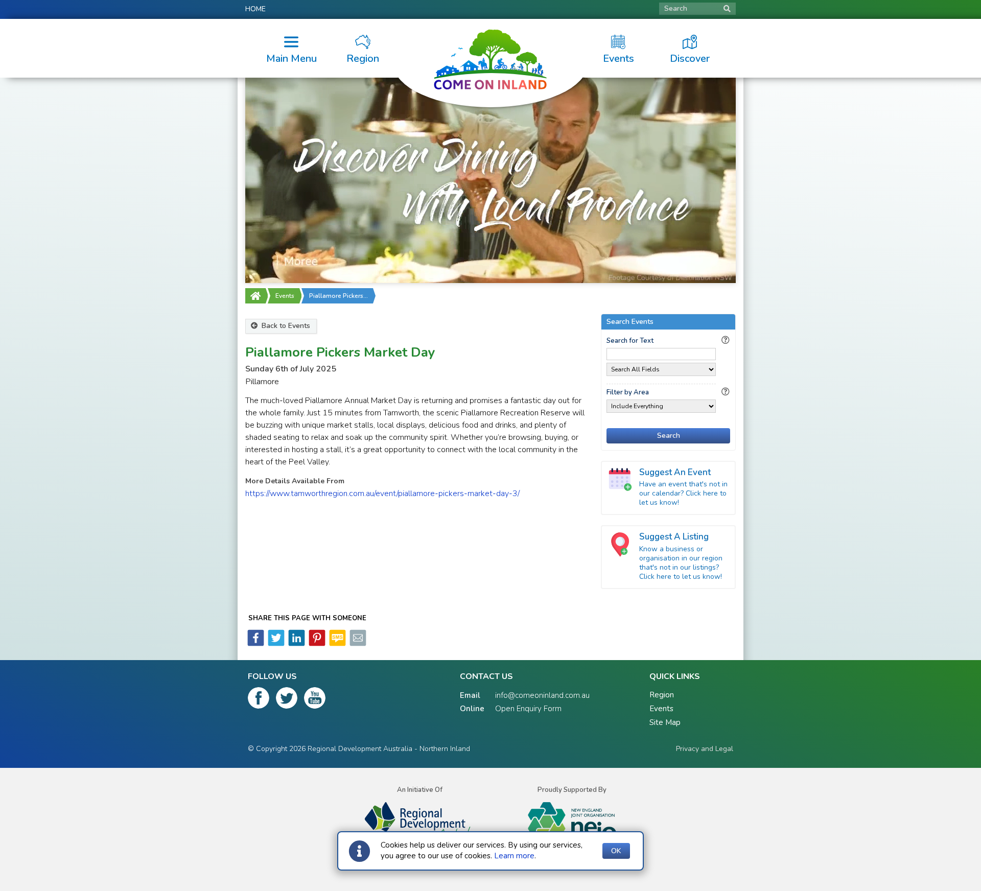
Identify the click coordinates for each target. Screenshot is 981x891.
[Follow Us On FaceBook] (258, 700)
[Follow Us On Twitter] (286, 700)
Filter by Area (627, 392)
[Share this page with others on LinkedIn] (296, 643)
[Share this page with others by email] (357, 643)
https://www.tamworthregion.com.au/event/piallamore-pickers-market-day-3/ (382, 493)
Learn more (514, 856)
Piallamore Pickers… (338, 296)
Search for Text (629, 340)
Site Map (665, 722)
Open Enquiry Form (528, 709)
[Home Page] (255, 295)
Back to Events (285, 326)
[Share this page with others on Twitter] (275, 643)
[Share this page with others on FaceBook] (255, 643)
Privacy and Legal (704, 749)
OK (616, 851)
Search (675, 8)
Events (284, 296)
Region (661, 695)
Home (255, 9)
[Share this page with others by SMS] (337, 643)
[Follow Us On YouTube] (314, 700)
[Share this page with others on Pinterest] (316, 643)
